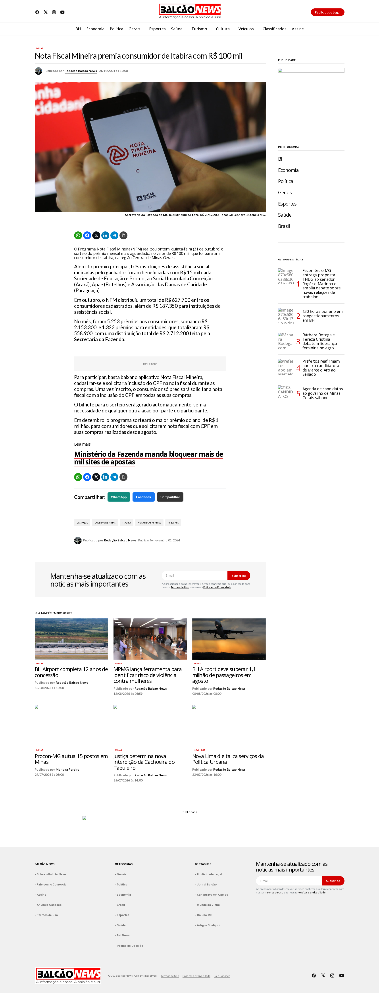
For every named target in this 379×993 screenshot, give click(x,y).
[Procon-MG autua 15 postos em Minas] (71, 726)
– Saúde (120, 925)
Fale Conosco (222, 976)
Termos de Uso (180, 587)
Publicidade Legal (328, 12)
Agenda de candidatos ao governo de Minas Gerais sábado (322, 393)
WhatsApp (119, 497)
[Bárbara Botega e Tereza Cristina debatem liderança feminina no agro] (286, 341)
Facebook (143, 497)
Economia (288, 170)
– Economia (123, 894)
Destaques (203, 864)
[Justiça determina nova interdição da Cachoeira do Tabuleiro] (150, 726)
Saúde (285, 214)
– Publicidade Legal (208, 874)
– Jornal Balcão (206, 884)
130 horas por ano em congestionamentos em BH (322, 316)
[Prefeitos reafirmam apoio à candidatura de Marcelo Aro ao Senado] (286, 367)
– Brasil (120, 904)
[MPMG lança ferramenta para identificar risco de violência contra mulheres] (150, 639)
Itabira (127, 523)
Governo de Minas (105, 523)
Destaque (82, 523)
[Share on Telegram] (114, 235)
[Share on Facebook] (87, 235)
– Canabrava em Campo (211, 894)
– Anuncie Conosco (48, 904)
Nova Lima (199, 750)
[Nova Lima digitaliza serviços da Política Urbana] (229, 726)
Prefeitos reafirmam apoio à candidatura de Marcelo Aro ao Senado (321, 368)
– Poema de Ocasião (129, 945)
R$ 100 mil (173, 523)
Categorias (124, 864)
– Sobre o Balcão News (50, 874)
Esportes (287, 203)
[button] (340, 29)
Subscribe (239, 575)
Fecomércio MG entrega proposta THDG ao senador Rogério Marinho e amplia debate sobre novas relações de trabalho (321, 283)
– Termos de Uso (46, 915)
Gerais (285, 192)
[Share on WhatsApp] (78, 235)
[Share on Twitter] (96, 235)
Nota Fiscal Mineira (149, 523)
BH (281, 158)
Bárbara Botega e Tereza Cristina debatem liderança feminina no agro (319, 341)
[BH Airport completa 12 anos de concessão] (71, 639)
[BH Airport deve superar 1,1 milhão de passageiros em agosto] (229, 639)
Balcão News (44, 864)
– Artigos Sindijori (207, 925)
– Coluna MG (203, 915)
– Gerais (120, 874)
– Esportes (122, 915)
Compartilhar (170, 497)
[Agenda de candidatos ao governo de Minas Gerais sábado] (286, 393)
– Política (121, 884)
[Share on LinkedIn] (105, 235)
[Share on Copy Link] (123, 235)
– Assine (40, 894)
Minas (39, 48)
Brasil (284, 226)
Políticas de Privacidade (217, 587)
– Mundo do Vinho (207, 904)
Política (285, 181)
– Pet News (122, 935)
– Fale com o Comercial (51, 884)
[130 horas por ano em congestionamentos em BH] (286, 316)
